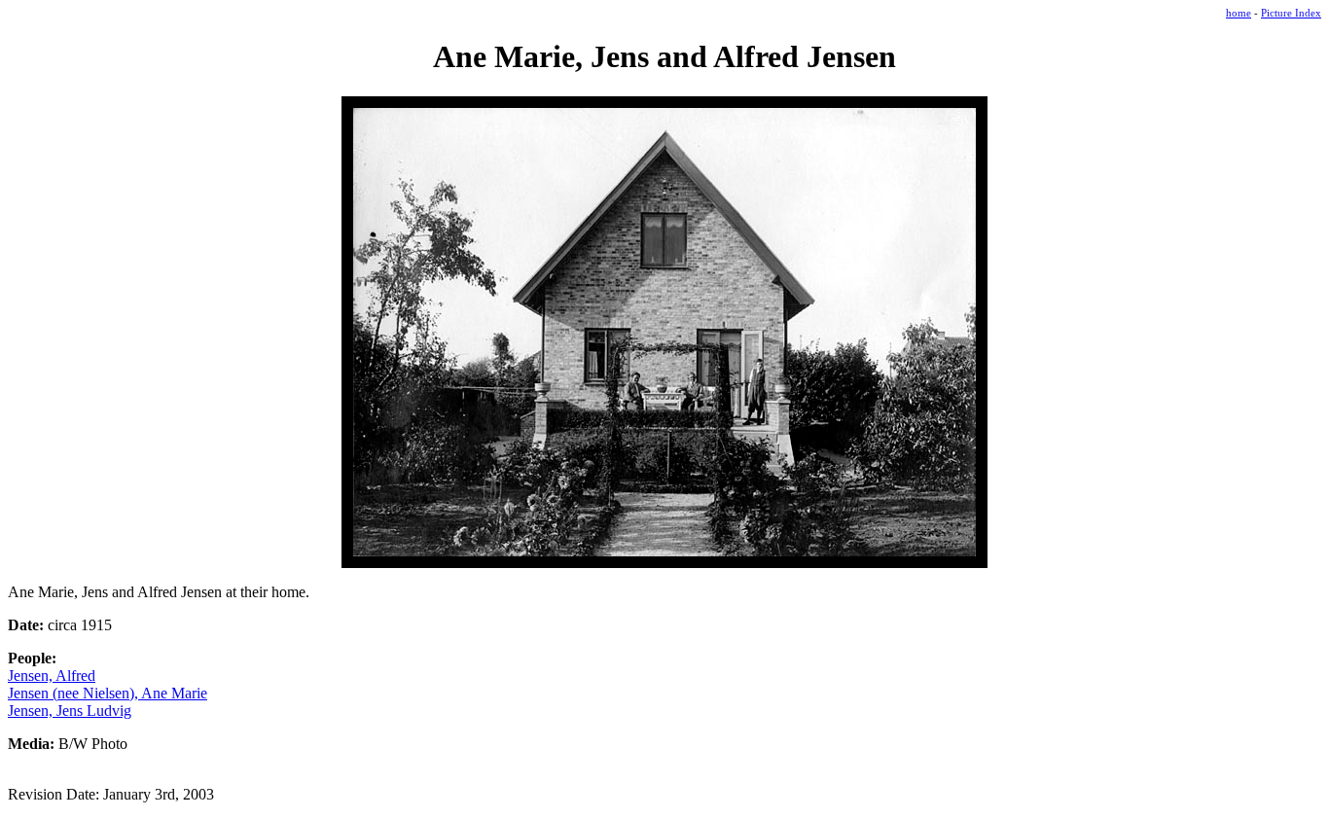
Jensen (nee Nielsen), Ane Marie (107, 693)
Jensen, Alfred (51, 675)
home (1238, 13)
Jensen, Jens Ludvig (69, 710)
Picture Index (1291, 13)
